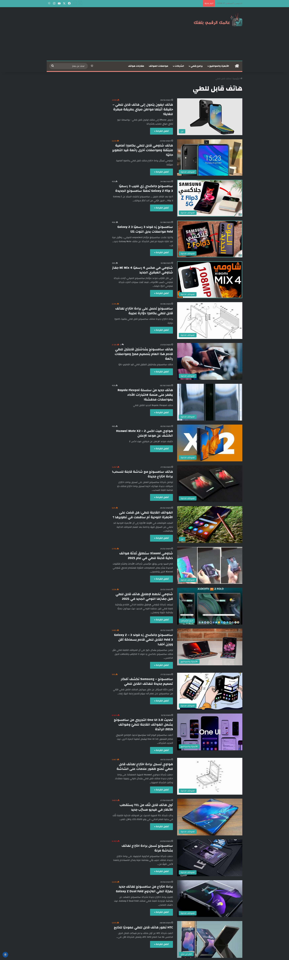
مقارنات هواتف (136, 66)
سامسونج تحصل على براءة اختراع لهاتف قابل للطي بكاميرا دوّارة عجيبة (144, 310)
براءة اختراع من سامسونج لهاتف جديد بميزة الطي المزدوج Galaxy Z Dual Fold (144, 888)
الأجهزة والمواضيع (219, 66)
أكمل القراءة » (161, 131)
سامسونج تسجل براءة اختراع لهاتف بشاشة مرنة (147, 848)
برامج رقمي (197, 66)
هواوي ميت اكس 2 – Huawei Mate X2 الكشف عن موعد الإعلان (144, 433)
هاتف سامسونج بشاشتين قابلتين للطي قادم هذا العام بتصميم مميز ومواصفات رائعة (144, 354)
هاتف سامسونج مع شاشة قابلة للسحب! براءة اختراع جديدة (142, 474)
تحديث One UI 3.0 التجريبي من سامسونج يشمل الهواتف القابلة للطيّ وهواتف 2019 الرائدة (143, 724)
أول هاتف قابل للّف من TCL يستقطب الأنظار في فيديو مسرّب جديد (146, 807)
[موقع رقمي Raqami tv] (218, 19)
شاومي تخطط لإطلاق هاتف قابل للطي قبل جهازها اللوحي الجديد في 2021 (144, 596)
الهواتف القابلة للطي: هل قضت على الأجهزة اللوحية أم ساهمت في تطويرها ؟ (143, 514)
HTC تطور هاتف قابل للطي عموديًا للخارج (143, 927)
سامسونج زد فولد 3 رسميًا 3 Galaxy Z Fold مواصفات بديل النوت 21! (145, 229)
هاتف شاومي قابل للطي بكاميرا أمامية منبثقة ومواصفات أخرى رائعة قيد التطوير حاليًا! (142, 150)
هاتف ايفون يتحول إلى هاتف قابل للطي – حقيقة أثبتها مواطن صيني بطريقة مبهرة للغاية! (143, 109)
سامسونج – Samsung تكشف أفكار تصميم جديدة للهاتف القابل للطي (147, 681)
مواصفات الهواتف (158, 66)
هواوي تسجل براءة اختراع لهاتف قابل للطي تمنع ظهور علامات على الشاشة (145, 766)
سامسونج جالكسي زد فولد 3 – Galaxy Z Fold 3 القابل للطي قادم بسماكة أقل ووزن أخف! (143, 639)
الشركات (179, 66)
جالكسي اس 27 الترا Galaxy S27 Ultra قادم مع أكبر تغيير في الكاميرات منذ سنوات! (163, 3)
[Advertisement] (111, 34)
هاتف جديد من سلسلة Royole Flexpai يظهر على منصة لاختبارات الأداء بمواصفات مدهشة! (145, 394)
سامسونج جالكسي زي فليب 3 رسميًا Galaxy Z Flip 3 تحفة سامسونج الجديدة (144, 188)
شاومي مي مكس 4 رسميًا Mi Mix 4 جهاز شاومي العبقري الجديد (142, 270)
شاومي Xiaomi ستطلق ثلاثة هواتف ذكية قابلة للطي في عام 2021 (146, 555)
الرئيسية (236, 79)
